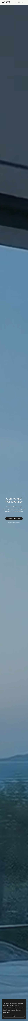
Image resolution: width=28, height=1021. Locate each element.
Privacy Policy (6, 1012)
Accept (14, 1016)
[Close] (24, 1001)
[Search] (16, 2)
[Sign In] (22, 2)
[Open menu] (25, 2)
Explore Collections (14, 518)
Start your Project (14, 522)
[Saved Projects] (19, 2)
